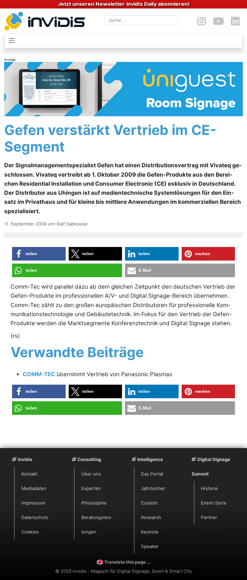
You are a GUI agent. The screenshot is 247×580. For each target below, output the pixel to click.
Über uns (91, 474)
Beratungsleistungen (96, 525)
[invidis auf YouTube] (218, 21)
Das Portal (152, 474)
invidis (25, 459)
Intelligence (150, 459)
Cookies (30, 532)
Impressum (33, 503)
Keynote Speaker (150, 539)
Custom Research (151, 510)
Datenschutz (34, 517)
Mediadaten (33, 488)
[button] (39, 254)
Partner (209, 517)
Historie (209, 488)
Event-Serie (214, 503)
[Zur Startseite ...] (46, 22)
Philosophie (94, 503)
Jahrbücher (153, 488)
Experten (91, 488)
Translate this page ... (127, 562)
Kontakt (29, 474)
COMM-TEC (39, 374)
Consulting (89, 459)
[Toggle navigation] (123, 41)
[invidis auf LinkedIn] (235, 21)
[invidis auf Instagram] (201, 21)
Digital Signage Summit (211, 467)
